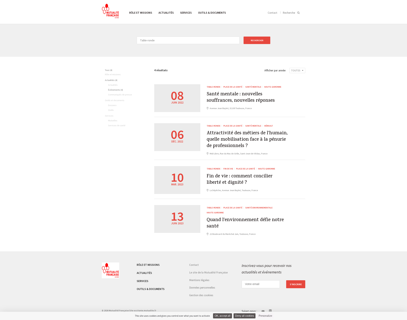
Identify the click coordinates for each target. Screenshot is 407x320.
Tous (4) (108, 70)
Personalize (265, 315)
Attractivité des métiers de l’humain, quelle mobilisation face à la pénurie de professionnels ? (247, 139)
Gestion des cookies (201, 295)
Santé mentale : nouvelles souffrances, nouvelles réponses (241, 97)
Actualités (166, 12)
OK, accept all (222, 315)
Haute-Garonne (272, 86)
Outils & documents (212, 12)
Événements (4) (115, 89)
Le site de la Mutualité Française (208, 272)
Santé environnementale (258, 207)
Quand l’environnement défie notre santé (245, 223)
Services (186, 12)
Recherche (289, 12)
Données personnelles (202, 287)
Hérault (268, 125)
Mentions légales (199, 280)
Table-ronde (213, 86)
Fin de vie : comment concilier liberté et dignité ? (239, 179)
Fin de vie (228, 168)
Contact (272, 12)
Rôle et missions (140, 12)
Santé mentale (253, 86)
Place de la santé (232, 86)
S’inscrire (296, 284)
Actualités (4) (111, 80)
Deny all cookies (244, 315)
